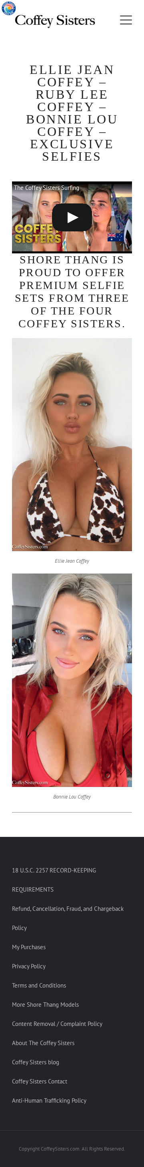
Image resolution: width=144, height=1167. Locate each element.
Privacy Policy (29, 966)
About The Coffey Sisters (43, 1043)
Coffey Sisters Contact (39, 1081)
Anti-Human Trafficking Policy (49, 1100)
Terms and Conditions (39, 985)
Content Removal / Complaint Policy (57, 1024)
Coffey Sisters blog (35, 1062)
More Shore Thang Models (45, 1004)
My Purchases (29, 947)
